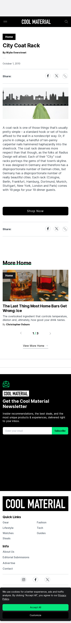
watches (8, 533)
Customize (35, 615)
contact (8, 568)
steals (6, 538)
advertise (9, 563)
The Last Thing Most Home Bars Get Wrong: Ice (35, 308)
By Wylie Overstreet (14, 52)
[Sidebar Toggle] (5, 22)
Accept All (35, 607)
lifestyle (8, 527)
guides (41, 533)
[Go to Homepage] (36, 22)
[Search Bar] (66, 22)
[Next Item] (50, 333)
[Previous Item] (21, 333)
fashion (41, 522)
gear (6, 522)
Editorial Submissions (16, 557)
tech (40, 527)
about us (8, 551)
